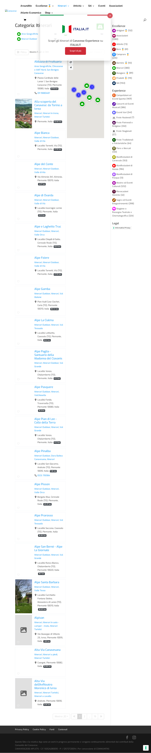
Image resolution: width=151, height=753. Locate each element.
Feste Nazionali (123, 117)
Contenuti (62, 729)
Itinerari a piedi (50, 654)
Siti (90, 6)
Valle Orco (39, 234)
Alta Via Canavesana (47, 650)
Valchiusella (40, 395)
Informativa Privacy (122, 228)
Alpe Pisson (42, 484)
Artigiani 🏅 (121, 30)
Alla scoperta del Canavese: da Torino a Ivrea (48, 105)
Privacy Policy (22, 729)
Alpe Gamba (42, 289)
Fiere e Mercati (123, 148)
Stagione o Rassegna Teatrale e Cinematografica (122, 212)
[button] (78, 95)
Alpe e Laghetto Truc (47, 226)
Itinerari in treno (50, 113)
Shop (47, 13)
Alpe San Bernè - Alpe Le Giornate (48, 548)
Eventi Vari (121, 112)
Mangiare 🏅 (122, 73)
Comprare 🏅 (122, 54)
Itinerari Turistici (42, 116)
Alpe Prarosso (43, 515)
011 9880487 (43, 93)
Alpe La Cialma (44, 320)
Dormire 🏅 (121, 63)
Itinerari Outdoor (51, 137)
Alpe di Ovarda (43, 195)
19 (95, 716)
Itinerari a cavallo (42, 696)
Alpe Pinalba (42, 451)
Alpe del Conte (43, 164)
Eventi (101, 6)
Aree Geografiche (42, 66)
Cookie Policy (39, 729)
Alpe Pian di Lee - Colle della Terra (45, 420)
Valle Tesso (39, 590)
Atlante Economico (30, 13)
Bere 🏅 (120, 49)
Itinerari (62, 6)
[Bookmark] (18, 94)
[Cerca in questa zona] (70, 62)
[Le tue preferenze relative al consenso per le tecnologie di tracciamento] (146, 748)
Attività (77, 6)
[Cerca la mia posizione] (70, 67)
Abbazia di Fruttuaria (47, 61)
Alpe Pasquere (43, 387)
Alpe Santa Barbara (46, 582)
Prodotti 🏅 (121, 78)
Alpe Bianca (41, 133)
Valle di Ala (39, 172)
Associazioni (116, 6)
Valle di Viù (39, 141)
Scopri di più (75, 50)
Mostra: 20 (60, 716)
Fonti (52, 729)
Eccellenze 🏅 (43, 6)
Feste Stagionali (124, 131)
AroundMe (26, 6)
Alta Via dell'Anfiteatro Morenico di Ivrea (45, 684)
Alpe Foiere (41, 258)
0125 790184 (43, 475)
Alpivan (39, 618)
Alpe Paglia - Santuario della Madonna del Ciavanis (48, 355)
